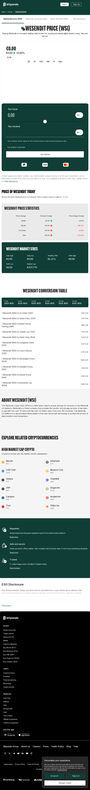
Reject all (75, 776)
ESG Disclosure (79, 19)
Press (46, 746)
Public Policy (57, 746)
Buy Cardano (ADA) (10, 662)
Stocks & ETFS (8, 637)
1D (29, 62)
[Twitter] (9, 753)
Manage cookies (65, 783)
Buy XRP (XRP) (8, 655)
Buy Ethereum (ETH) (10, 651)
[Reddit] (18, 753)
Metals (5, 640)
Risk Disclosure (11, 181)
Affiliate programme (10, 719)
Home (4, 12)
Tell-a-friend (7, 716)
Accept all (54, 776)
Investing (6, 676)
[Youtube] (27, 753)
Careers (36, 746)
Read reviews (15, 568)
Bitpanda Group (11, 746)
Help (76, 746)
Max (60, 62)
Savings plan (8, 709)
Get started (45, 154)
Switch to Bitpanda (10, 644)
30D (41, 62)
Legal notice (8, 764)
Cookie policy (62, 770)
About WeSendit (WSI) (59, 19)
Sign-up (76, 4)
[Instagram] (31, 753)
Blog (68, 746)
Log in (64, 4)
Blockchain (7, 683)
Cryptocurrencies (9, 630)
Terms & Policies (33, 764)
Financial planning (9, 680)
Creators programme (10, 723)
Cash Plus (6, 698)
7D (34, 62)
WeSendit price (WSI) (12, 19)
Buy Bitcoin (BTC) (9, 648)
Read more (14, 537)
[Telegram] (14, 753)
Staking (6, 702)
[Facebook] (5, 753)
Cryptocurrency (9, 673)
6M (48, 62)
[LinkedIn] (22, 753)
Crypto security (8, 687)
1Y (54, 62)
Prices (10, 12)
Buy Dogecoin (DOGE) (11, 658)
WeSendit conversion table (36, 19)
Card (5, 712)
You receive (14, 126)
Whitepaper (6, 606)
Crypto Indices (8, 633)
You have (13, 109)
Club (5, 705)
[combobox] (79, 115)
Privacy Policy (20, 764)
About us (25, 746)
